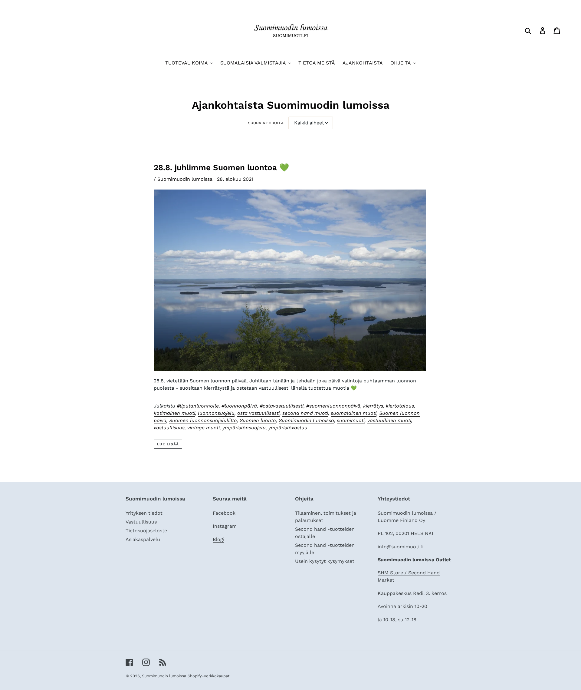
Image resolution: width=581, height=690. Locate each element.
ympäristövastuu (287, 428)
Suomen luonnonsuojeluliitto (203, 420)
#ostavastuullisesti (282, 406)
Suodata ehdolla (266, 123)
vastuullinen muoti (389, 420)
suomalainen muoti (353, 413)
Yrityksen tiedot (144, 513)
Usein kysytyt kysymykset (324, 561)
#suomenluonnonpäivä (333, 406)
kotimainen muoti (174, 413)
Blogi (218, 539)
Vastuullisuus (141, 522)
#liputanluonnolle (198, 406)
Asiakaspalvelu (143, 539)
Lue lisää (168, 444)
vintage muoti (203, 428)
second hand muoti (305, 413)
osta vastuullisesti (258, 413)
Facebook (224, 513)
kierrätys (373, 406)
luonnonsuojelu (216, 413)
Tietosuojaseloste (146, 530)
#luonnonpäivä (239, 406)
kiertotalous (400, 406)
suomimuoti (351, 420)
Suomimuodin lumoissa (306, 420)
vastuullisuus (169, 428)
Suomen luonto (258, 420)
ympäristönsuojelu (244, 428)
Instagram (225, 526)
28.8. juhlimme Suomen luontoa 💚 (221, 167)
